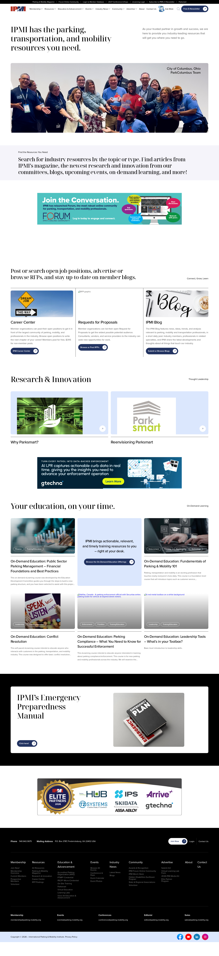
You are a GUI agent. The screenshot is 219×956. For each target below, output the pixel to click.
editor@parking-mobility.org (156, 919)
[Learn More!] (109, 796)
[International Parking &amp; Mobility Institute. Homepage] (18, 9)
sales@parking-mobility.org (196, 919)
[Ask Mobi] (161, 9)
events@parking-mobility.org (69, 919)
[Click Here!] (109, 473)
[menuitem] (36, 9)
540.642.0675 (25, 841)
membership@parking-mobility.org (26, 919)
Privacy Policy (71, 936)
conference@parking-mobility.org (113, 919)
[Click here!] (109, 209)
